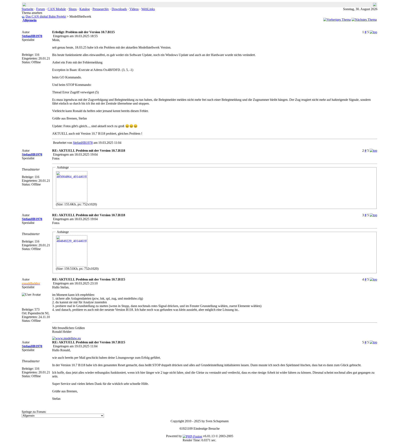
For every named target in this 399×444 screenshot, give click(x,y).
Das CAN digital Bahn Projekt (46, 16)
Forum (40, 9)
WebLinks (148, 9)
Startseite (27, 9)
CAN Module (57, 9)
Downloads (119, 9)
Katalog (84, 9)
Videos (134, 9)
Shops (73, 9)
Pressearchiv (100, 9)
